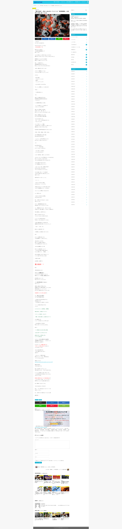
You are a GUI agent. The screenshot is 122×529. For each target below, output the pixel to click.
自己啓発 (73, 62)
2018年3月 (73, 129)
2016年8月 (73, 164)
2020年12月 (73, 86)
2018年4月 (73, 126)
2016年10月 (73, 159)
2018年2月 (73, 131)
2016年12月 (73, 154)
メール (36, 453)
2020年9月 (73, 91)
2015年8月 (73, 194)
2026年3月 (73, 71)
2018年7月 (73, 121)
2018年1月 (73, 134)
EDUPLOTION (38, 2)
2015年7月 (73, 197)
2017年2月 (73, 149)
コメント (36, 439)
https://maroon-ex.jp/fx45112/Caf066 (41, 427)
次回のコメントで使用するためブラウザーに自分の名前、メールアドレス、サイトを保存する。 (50, 460)
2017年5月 (73, 141)
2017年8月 (73, 136)
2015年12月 (73, 184)
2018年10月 (73, 116)
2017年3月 (73, 146)
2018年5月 (73, 124)
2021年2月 (73, 81)
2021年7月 (73, 76)
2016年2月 (73, 179)
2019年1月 (73, 111)
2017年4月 (73, 144)
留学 (72, 59)
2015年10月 (73, 189)
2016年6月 (73, 169)
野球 (72, 64)
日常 (72, 57)
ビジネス (73, 39)
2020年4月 (73, 96)
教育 (73, 54)
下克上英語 (73, 44)
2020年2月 (73, 101)
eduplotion (43, 503)
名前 (36, 449)
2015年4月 (73, 204)
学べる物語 (73, 52)
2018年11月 (73, 114)
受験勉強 (73, 49)
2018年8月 (73, 119)
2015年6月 (73, 199)
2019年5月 (73, 106)
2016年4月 (73, 174)
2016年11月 (73, 156)
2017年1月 (73, 151)
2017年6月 (73, 139)
